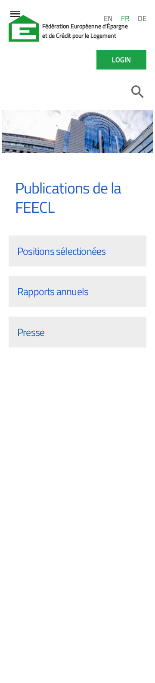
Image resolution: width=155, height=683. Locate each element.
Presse (30, 332)
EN (108, 18)
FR (125, 18)
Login (121, 59)
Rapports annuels (52, 291)
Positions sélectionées (61, 251)
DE (142, 18)
